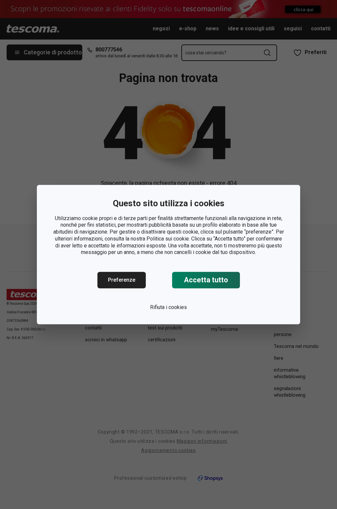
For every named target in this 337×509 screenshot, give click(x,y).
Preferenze (121, 280)
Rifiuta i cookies (168, 307)
